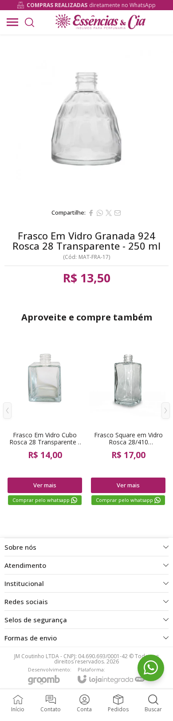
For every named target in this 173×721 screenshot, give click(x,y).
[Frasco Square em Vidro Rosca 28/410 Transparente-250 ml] (128, 417)
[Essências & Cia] (100, 22)
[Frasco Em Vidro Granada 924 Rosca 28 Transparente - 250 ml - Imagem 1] (86, 119)
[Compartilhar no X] (109, 213)
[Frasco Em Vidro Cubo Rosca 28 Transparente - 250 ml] (45, 417)
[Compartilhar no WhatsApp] (100, 213)
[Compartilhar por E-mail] (117, 213)
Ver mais (44, 485)
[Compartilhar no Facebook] (91, 213)
